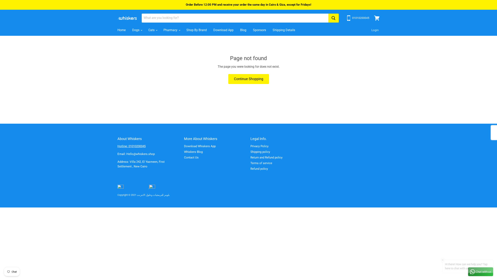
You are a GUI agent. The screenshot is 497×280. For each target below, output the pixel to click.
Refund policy (259, 169)
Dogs (136, 30)
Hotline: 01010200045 (131, 146)
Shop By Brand (196, 30)
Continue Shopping (248, 79)
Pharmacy (170, 30)
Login (375, 30)
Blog (243, 30)
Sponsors (259, 30)
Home (121, 30)
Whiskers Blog (193, 152)
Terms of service (261, 163)
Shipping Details (284, 30)
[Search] (333, 18)
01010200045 (360, 17)
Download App (223, 30)
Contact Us (191, 157)
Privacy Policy (259, 146)
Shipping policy (260, 152)
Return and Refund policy (266, 157)
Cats (151, 30)
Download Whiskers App (200, 146)
